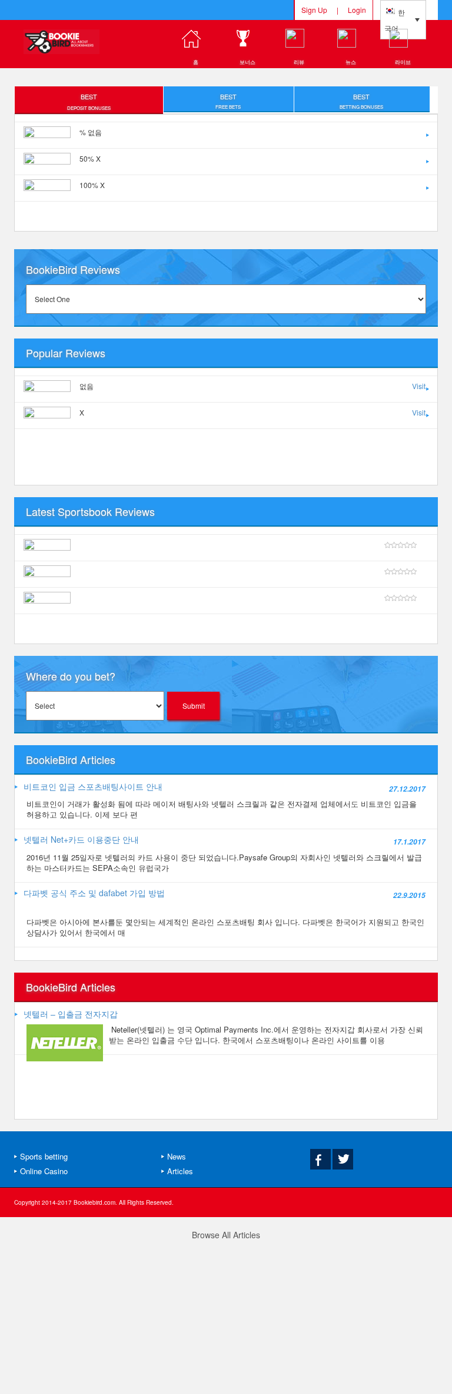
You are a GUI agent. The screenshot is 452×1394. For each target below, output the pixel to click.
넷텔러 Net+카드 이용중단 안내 (81, 839)
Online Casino (44, 1171)
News (176, 1156)
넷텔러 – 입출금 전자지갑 (71, 1014)
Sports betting (44, 1156)
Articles (180, 1171)
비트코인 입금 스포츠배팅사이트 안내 (93, 786)
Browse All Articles (226, 1235)
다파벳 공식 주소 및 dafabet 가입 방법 (94, 893)
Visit (419, 386)
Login (357, 10)
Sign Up (314, 10)
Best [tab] (89, 101)
